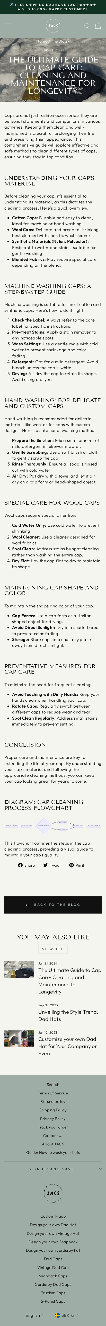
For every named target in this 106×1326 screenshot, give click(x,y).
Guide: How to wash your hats (53, 1152)
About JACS (53, 1144)
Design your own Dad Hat (53, 1224)
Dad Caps (53, 1258)
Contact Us (53, 1135)
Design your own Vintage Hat (53, 1233)
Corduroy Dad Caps (53, 1284)
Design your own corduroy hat (53, 1250)
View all (53, 949)
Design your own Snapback (53, 1241)
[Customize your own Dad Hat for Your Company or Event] (19, 1038)
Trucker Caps (53, 1292)
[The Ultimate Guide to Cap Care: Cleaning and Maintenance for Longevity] (19, 969)
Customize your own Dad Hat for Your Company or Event (67, 1046)
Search (53, 1084)
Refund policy (52, 1101)
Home (41, 41)
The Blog (59, 41)
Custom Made (53, 1216)
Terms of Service (53, 1093)
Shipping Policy (53, 1109)
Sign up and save (52, 1169)
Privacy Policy (53, 1118)
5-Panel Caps (53, 1301)
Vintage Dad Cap (53, 1267)
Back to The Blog (56, 905)
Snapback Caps (53, 1275)
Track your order (53, 1127)
